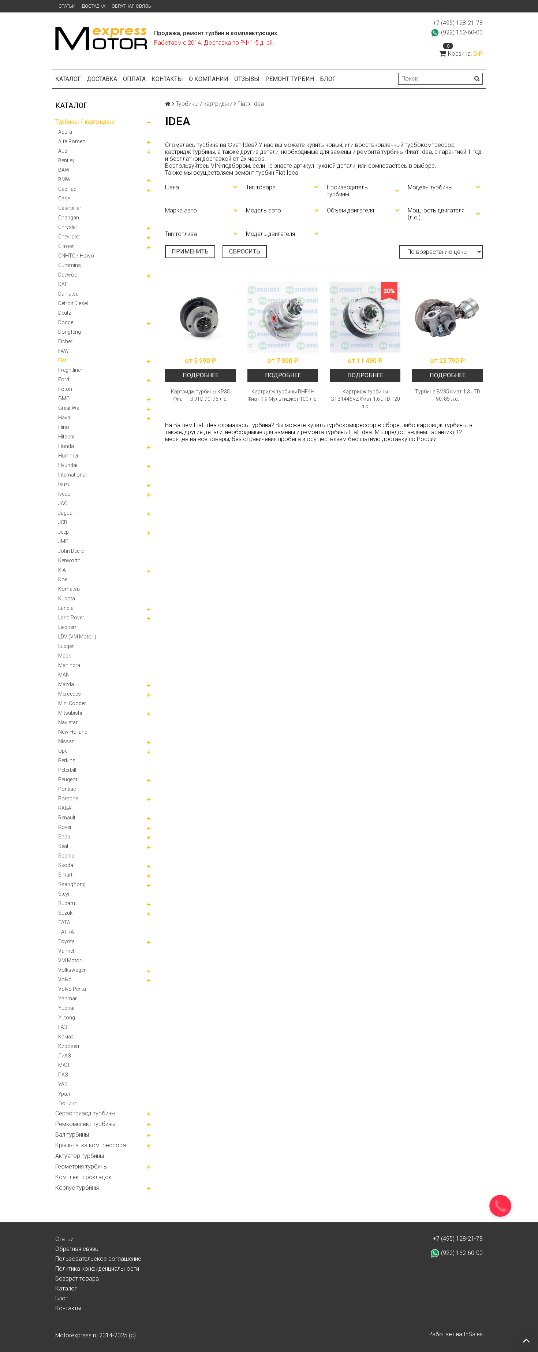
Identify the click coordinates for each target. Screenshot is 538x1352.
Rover (65, 827)
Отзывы (246, 78)
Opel (63, 751)
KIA (62, 570)
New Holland (72, 732)
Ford (63, 379)
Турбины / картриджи (85, 121)
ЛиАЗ (64, 1056)
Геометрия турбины (81, 1166)
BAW (64, 170)
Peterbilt (67, 770)
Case (64, 198)
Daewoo (68, 275)
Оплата (134, 78)
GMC (64, 398)
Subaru (66, 903)
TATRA (66, 932)
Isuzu (64, 484)
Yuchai (66, 1008)
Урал (64, 1094)
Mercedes (69, 694)
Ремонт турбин (289, 78)
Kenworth (69, 560)
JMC (63, 541)
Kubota (66, 598)
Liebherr (67, 627)
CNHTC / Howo (76, 256)
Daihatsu (68, 294)
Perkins (66, 760)
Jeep (63, 532)
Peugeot (67, 779)
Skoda (65, 865)
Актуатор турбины (79, 1155)
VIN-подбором (230, 165)
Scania (66, 856)
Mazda (66, 684)
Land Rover (71, 618)
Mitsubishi (70, 713)
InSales (473, 1334)
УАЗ (63, 1084)
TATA (64, 922)
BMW (64, 179)
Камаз (66, 1037)
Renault (66, 818)
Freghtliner (70, 370)
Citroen (66, 246)
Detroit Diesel (73, 303)
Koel (63, 579)
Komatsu (69, 589)
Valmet (66, 951)
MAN (64, 675)
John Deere (71, 551)
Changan (68, 218)
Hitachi (66, 437)
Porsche (68, 798)
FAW (63, 351)
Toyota (66, 941)
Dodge (65, 322)
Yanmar (67, 998)
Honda (66, 446)
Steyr (64, 894)
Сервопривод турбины (85, 1113)
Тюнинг (67, 1103)
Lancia (66, 608)
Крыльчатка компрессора (90, 1145)
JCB (62, 522)
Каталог (68, 78)
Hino (63, 427)
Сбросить (244, 251)
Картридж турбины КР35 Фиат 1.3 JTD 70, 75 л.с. (200, 395)
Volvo (65, 979)
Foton (65, 389)
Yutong (66, 1018)
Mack (64, 656)
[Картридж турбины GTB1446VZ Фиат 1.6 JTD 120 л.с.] (365, 317)
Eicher (65, 341)
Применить (190, 251)
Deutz (64, 313)
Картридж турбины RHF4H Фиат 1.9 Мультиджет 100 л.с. (283, 395)
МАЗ (63, 1065)
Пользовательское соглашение (98, 1258)
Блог (328, 78)
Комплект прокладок (83, 1177)
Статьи (67, 6)
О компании (208, 78)
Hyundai (67, 465)
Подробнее (200, 375)
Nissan (66, 741)
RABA (64, 808)
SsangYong (72, 884)
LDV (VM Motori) (77, 637)
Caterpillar (69, 208)
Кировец (68, 1046)
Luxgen (66, 646)
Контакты (167, 78)
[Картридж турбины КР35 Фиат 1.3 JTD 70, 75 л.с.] (200, 317)
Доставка (93, 6)
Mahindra (69, 665)
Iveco (64, 494)
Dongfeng (69, 332)
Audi (63, 151)
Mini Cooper (72, 703)
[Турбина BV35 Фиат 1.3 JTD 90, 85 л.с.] (447, 317)
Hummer (68, 456)
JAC (62, 503)
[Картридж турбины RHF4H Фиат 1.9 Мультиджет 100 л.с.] (282, 317)
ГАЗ (62, 1027)
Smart (65, 875)
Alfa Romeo (72, 141)
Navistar (68, 722)
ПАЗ (63, 1075)
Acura (65, 132)
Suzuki (66, 913)
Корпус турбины (77, 1187)
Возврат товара (77, 1278)
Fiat (62, 360)
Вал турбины (72, 1134)
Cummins (69, 265)
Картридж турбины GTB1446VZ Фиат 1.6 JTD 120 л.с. (365, 399)
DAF (63, 284)
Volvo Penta (72, 989)
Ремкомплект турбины (85, 1124)
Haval (64, 418)
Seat (63, 846)
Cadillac (67, 189)
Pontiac (67, 789)
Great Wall (70, 408)
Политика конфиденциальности (97, 1268)
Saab (64, 837)
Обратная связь (131, 6)
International (72, 475)
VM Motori (70, 960)
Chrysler (67, 227)
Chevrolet (69, 237)
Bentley (66, 160)
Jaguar (66, 513)
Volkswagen (72, 970)
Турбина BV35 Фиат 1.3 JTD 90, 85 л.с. (447, 395)
